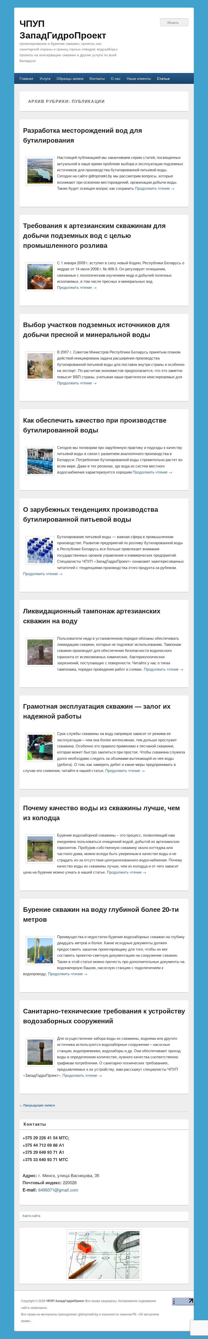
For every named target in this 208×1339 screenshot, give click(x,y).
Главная (26, 78)
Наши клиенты (139, 78)
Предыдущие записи (37, 1105)
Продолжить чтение (155, 188)
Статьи (163, 78)
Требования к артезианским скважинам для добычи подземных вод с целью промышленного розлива (94, 235)
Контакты (97, 78)
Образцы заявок (70, 78)
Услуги (45, 78)
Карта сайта (31, 1215)
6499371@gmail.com (58, 1189)
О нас (115, 78)
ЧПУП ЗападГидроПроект (63, 28)
